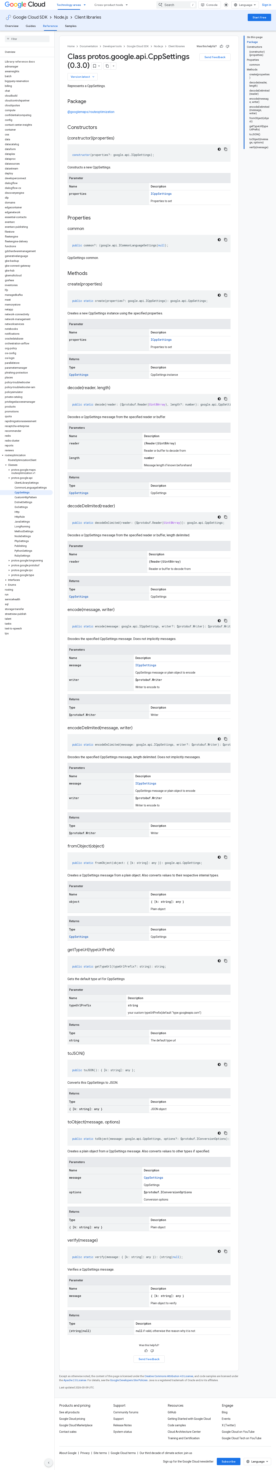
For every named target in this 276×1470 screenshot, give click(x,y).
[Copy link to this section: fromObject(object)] (108, 846)
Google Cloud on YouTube (238, 1431)
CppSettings (78, 375)
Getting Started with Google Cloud (189, 1418)
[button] (26, 455)
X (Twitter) (229, 1425)
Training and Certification (184, 1438)
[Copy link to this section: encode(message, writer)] (119, 610)
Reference (50, 26)
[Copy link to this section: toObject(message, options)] (124, 1122)
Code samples (177, 1425)
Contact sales (68, 1431)
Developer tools (112, 46)
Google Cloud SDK (30, 17)
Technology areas (69, 5)
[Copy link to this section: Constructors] (102, 127)
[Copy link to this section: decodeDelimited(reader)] (119, 506)
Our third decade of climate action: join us (166, 1453)
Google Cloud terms (123, 1453)
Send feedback (214, 57)
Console (212, 5)
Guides (31, 26)
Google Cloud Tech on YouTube (241, 1438)
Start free (259, 17)
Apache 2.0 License (74, 1380)
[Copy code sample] (225, 149)
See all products (69, 1412)
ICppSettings (161, 194)
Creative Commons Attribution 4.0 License (168, 1376)
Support (118, 1418)
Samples (71, 26)
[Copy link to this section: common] (88, 229)
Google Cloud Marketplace (76, 1425)
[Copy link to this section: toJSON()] (89, 1053)
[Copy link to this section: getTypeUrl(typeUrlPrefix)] (119, 950)
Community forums (125, 1412)
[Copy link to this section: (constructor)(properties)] (118, 138)
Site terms (100, 1453)
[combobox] (176, 5)
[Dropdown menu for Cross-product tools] (128, 5)
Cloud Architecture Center (184, 1431)
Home (71, 46)
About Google (68, 1453)
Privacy (85, 1453)
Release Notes (122, 1425)
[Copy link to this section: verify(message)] (102, 1240)
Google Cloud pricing (72, 1418)
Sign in (266, 4)
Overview (11, 26)
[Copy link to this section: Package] (90, 101)
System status (122, 1431)
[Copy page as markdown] (107, 66)
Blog (225, 1412)
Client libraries (88, 17)
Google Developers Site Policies (128, 1380)
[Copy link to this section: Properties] (96, 218)
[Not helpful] (227, 46)
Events (226, 1418)
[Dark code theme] (219, 149)
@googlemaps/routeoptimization (90, 112)
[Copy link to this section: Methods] (93, 273)
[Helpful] (221, 46)
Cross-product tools (108, 5)
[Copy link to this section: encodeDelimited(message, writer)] (137, 728)
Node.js (61, 17)
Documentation (89, 46)
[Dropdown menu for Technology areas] (86, 5)
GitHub (172, 1412)
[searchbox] (27, 39)
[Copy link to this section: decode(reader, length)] (114, 388)
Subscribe (229, 1461)
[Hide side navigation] (49, 1463)
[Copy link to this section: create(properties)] (106, 284)
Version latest (83, 77)
